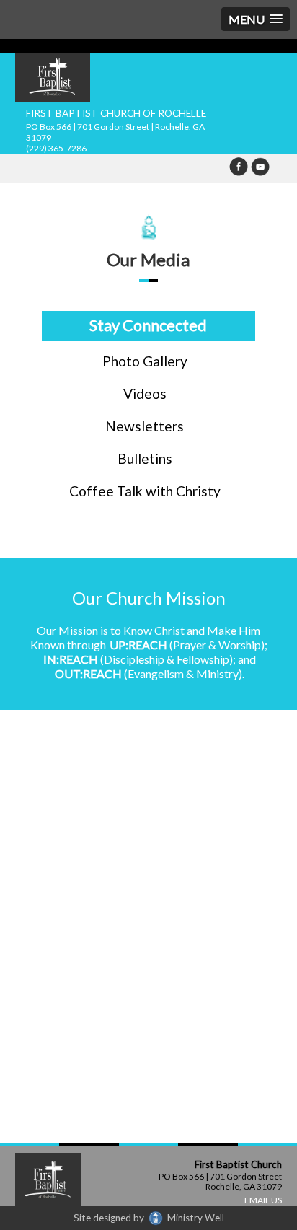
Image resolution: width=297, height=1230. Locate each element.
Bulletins (145, 458)
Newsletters (144, 426)
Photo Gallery (144, 361)
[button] (255, 19)
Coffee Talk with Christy (145, 491)
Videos (145, 393)
